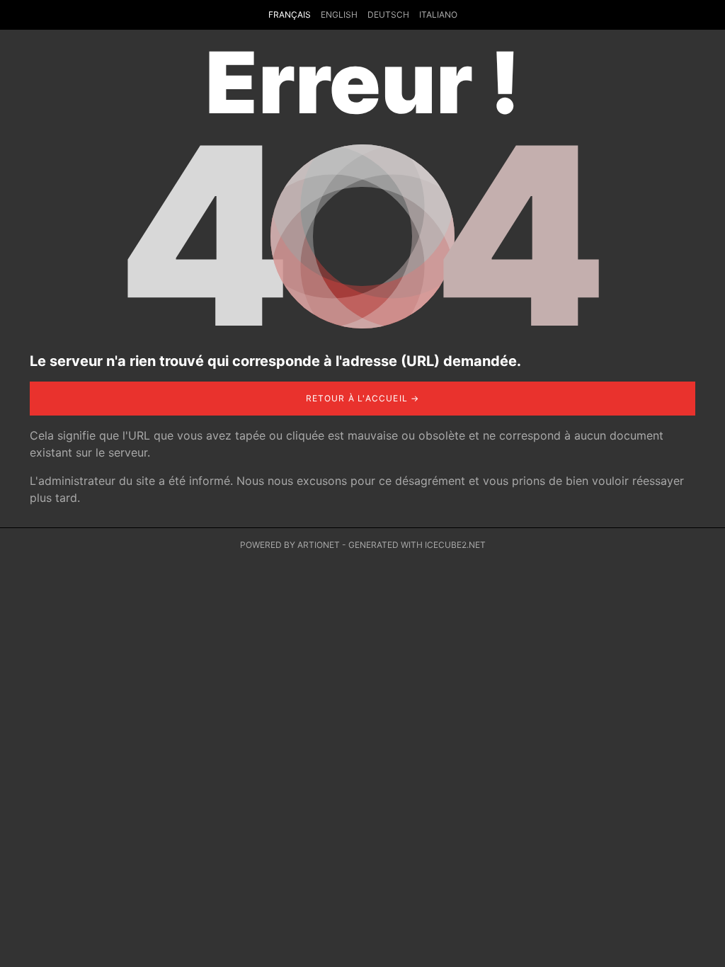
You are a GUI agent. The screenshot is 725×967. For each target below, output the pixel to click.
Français (289, 14)
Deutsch (388, 14)
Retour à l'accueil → (363, 398)
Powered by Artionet (290, 544)
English (339, 14)
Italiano (438, 14)
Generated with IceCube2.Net (417, 544)
